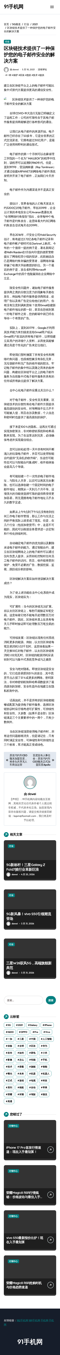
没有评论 (42, 69)
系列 (10, 1087)
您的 (29, 75)
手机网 (44, 1320)
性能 (33, 1059)
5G (9, 1025)
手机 (45, 1059)
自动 (33, 1087)
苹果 (45, 1087)
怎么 (21, 1059)
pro (36, 1032)
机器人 (46, 1073)
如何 (21, 1052)
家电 (33, 1052)
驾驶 (33, 1094)
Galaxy (33, 1025)
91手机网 (13, 6)
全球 (21, 1045)
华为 (45, 1045)
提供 (42, 75)
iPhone (48, 1025)
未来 (21, 1073)
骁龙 (45, 1094)
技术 (35, 75)
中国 (33, 1038)
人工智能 (47, 1038)
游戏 (21, 1080)
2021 (20, 1025)
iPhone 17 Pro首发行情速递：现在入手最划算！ (23, 1149)
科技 (45, 1080)
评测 (21, 1094)
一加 (10, 1038)
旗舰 (33, 1066)
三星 (21, 1038)
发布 (10, 1052)
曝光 (10, 1073)
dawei (32, 794)
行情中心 (13, 1126)
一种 (9, 75)
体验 (10, 1045)
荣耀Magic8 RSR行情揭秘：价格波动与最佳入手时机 (24, 1197)
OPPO (24, 1032)
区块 (22, 75)
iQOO (11, 1032)
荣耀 (10, 1094)
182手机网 (22, 1320)
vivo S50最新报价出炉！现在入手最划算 (24, 1240)
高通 (10, 1101)
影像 (10, 1059)
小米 (45, 1052)
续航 (21, 1087)
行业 (7, 41)
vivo (47, 1032)
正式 (10, 1080)
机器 (33, 1073)
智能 (45, 1066)
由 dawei (14, 69)
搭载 (21, 1066)
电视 (33, 1080)
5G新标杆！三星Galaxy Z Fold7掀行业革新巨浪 (25, 867)
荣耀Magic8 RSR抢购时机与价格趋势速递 (24, 1285)
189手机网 (34, 1320)
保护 (15, 75)
